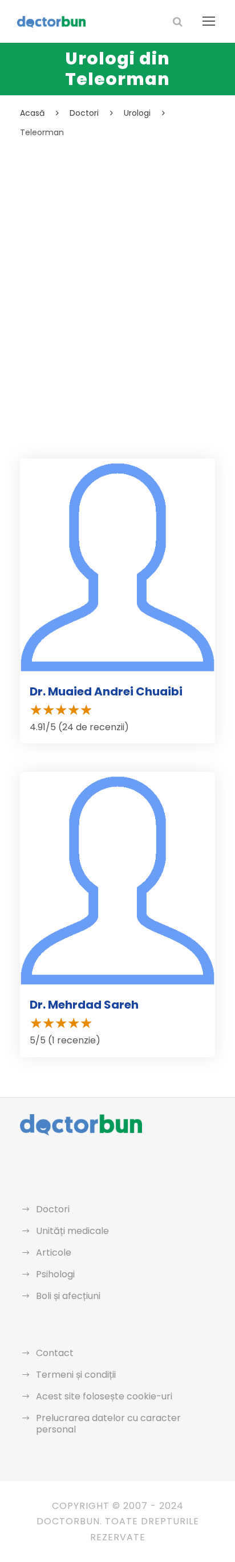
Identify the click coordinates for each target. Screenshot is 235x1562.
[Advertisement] (117, 263)
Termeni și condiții (76, 1374)
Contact (55, 1352)
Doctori (53, 1209)
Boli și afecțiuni (68, 1295)
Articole (53, 1252)
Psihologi (55, 1274)
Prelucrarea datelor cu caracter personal (108, 1423)
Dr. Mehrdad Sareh (84, 1005)
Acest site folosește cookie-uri (104, 1396)
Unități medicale (72, 1230)
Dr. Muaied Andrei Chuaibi (106, 691)
